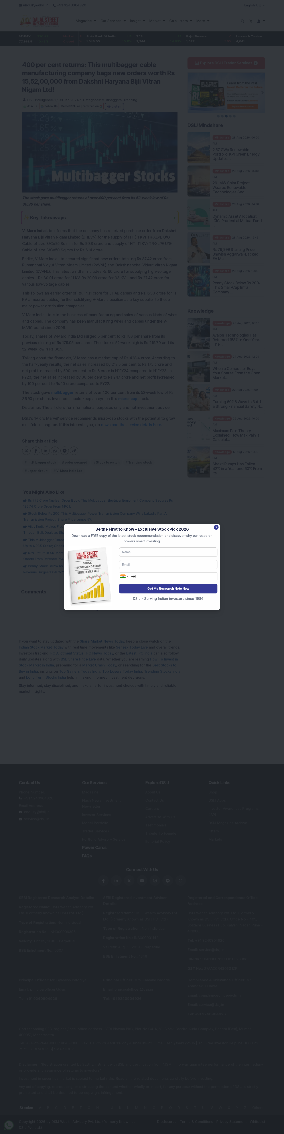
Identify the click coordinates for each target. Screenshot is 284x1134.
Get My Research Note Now (168, 588)
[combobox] (124, 576)
